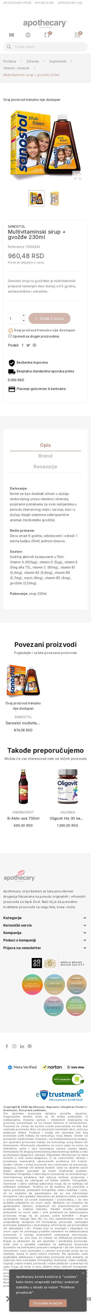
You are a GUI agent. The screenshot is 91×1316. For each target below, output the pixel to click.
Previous (2, 144)
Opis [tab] (45, 445)
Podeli (23, 345)
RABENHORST (23, 812)
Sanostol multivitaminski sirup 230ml (23, 723)
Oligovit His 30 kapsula (67, 818)
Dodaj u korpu (52, 318)
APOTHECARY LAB (70, 2)
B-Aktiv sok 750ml (23, 818)
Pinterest (35, 345)
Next (89, 144)
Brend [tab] (45, 456)
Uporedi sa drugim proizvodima (36, 336)
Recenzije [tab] (45, 466)
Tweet (28, 345)
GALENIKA (67, 812)
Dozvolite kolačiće (48, 1303)
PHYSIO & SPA (44, 2)
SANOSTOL (23, 717)
